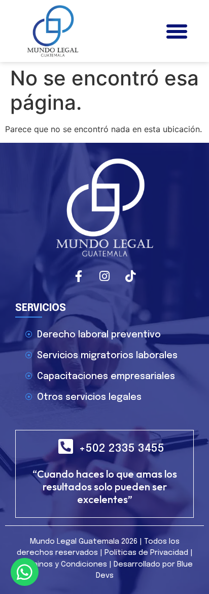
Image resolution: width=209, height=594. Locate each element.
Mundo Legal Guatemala (74, 542)
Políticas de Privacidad (146, 553)
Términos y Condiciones (63, 564)
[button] (176, 31)
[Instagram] (104, 276)
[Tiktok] (130, 276)
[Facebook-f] (78, 276)
